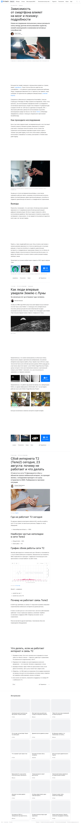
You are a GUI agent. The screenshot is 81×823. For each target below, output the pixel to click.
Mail (2, 822)
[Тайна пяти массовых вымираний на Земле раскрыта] (60, 708)
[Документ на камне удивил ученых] (20, 789)
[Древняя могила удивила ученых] (40, 729)
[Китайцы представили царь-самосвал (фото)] (40, 789)
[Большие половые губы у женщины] (40, 749)
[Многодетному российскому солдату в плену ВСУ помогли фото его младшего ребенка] (40, 708)
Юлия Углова (18, 33)
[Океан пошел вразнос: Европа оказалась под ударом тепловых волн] (60, 810)
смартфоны (18, 87)
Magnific (17, 512)
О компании (6, 822)
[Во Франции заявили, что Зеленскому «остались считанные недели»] (60, 729)
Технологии (30, 286)
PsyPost (13, 95)
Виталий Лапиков (19, 300)
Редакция (37, 822)
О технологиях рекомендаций (60, 822)
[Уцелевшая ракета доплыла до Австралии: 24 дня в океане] (20, 708)
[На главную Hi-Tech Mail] (6, 1)
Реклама (10, 822)
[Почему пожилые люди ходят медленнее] (40, 810)
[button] (30, 48)
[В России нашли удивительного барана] (60, 749)
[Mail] (2, 1)
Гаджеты (21, 5)
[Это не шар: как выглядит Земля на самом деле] (20, 729)
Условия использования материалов (47, 822)
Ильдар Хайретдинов (20, 485)
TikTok (38, 111)
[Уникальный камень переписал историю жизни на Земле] (60, 769)
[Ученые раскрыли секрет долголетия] (40, 769)
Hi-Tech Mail (23, 286)
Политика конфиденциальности (73, 822)
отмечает (45, 93)
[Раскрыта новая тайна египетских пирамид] (60, 789)
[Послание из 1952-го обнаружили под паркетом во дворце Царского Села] (20, 810)
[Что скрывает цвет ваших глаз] (20, 749)
